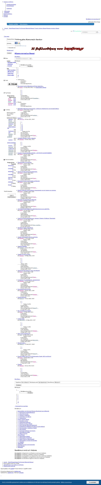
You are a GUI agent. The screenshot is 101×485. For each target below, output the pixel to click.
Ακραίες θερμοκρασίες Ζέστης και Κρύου (28, 237)
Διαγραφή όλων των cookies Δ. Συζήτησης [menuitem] (14, 464)
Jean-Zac (22, 119)
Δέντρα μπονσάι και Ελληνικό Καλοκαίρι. (27, 171)
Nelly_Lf (10, 178)
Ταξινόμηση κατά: (34, 382)
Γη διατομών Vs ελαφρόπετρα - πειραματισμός (29, 280)
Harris (21, 87)
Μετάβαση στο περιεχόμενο (92, 19)
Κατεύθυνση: (51, 382)
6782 (14, 98)
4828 (14, 100)
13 (22, 127)
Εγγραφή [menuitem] (6, 16)
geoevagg (10, 147)
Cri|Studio (21, 472)
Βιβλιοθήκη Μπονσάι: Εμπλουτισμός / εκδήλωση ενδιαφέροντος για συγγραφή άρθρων (38, 108)
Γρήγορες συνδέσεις (8, 1)
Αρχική (5, 462)
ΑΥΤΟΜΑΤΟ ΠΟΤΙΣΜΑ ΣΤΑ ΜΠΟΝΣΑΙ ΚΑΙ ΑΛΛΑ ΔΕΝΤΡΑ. (34, 209)
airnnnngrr (10, 123)
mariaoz (10, 125)
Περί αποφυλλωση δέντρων (24, 289)
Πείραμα (20, 364)
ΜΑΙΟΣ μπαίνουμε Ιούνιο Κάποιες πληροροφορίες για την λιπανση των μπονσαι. (37, 190)
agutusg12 (10, 181)
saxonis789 (11, 122)
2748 (14, 103)
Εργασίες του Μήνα (13, 24)
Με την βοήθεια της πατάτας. (24, 310)
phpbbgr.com (17, 471)
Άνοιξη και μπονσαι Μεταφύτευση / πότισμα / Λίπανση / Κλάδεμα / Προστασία (36, 218)
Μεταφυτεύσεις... (22, 343)
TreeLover (10, 150)
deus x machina (36, 225)
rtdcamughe (11, 171)
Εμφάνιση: (18, 382)
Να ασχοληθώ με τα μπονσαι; (25, 162)
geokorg (35, 115)
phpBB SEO (11, 472)
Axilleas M (11, 148)
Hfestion (22, 139)
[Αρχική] (99, 19)
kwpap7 (10, 184)
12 (22, 126)
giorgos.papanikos (11, 142)
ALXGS (10, 139)
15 (22, 130)
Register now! (10, 50)
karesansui (10, 103)
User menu (6, 36)
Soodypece (11, 131)
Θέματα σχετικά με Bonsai (24, 53)
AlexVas (10, 177)
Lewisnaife (10, 168)
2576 (14, 104)
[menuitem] (6, 12)
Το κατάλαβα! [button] (92, 482)
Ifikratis (10, 121)
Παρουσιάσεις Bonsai (41, 87)
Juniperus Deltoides (22, 246)
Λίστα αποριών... (24, 24)
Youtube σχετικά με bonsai (24, 254)
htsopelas (10, 134)
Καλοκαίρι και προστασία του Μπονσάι (27, 199)
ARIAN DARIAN (9, 136)
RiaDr (9, 101)
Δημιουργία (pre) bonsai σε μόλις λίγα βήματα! (29, 270)
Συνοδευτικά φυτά (22, 297)
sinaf (21, 335)
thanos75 (22, 298)
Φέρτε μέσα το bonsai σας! (24, 333)
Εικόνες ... (20, 118)
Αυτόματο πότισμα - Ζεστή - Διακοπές (27, 138)
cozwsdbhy (10, 174)
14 (22, 128)
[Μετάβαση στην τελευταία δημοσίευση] (39, 98)
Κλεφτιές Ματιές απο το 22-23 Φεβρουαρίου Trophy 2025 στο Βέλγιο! (34, 356)
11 (22, 124)
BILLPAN (22, 320)
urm (9, 132)
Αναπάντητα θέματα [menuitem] (11, 4)
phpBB (12, 468)
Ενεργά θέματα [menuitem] (10, 5)
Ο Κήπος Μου (21, 318)
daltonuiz (10, 119)
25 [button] (18, 75)
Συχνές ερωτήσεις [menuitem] (8, 13)
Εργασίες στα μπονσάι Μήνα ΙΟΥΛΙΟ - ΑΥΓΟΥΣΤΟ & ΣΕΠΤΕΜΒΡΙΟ (35, 153)
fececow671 (11, 165)
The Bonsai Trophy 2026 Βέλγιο (25, 227)
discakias (10, 154)
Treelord (22, 247)
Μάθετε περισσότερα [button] (66, 482)
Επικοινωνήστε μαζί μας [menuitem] (9, 466)
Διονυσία (10, 153)
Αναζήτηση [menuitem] (9, 8)
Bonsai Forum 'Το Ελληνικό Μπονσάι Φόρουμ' (22, 462)
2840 (14, 101)
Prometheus (35, 98)
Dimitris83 (10, 151)
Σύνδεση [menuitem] (6, 15)
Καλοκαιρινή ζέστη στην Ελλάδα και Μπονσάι (29, 181)
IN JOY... (10, 145)
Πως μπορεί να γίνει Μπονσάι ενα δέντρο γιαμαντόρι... (30, 86)
